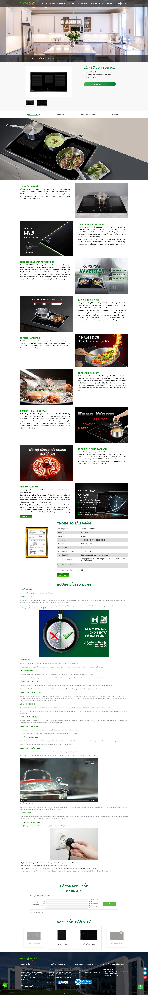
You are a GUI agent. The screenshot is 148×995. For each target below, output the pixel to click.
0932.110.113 (67, 977)
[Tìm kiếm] (122, 3)
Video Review (61, 3)
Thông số (60, 114)
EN (127, 3)
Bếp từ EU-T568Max (60, 944)
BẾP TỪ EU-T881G (33, 943)
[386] (42, 102)
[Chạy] (21, 800)
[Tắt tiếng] (94, 800)
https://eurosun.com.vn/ (32, 982)
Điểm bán (70, 3)
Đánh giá (115, 114)
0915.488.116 (114, 975)
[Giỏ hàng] (119, 3)
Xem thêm (25, 516)
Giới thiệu (44, 3)
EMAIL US (140, 988)
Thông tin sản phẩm (33, 114)
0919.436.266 (86, 976)
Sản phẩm (52, 3)
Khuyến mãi (108, 3)
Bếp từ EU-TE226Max (116, 943)
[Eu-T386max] (29, 102)
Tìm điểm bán (100, 84)
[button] (59, 780)
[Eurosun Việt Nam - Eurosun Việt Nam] (27, 3)
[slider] (58, 800)
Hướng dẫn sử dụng (88, 114)
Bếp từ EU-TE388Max (87, 944)
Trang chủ (23, 58)
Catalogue (93, 3)
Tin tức (77, 3)
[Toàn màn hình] (96, 800)
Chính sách (84, 3)
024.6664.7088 (31, 977)
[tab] (33, 114)
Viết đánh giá (109, 903)
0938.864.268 (58, 977)
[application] (59, 780)
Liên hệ (101, 3)
